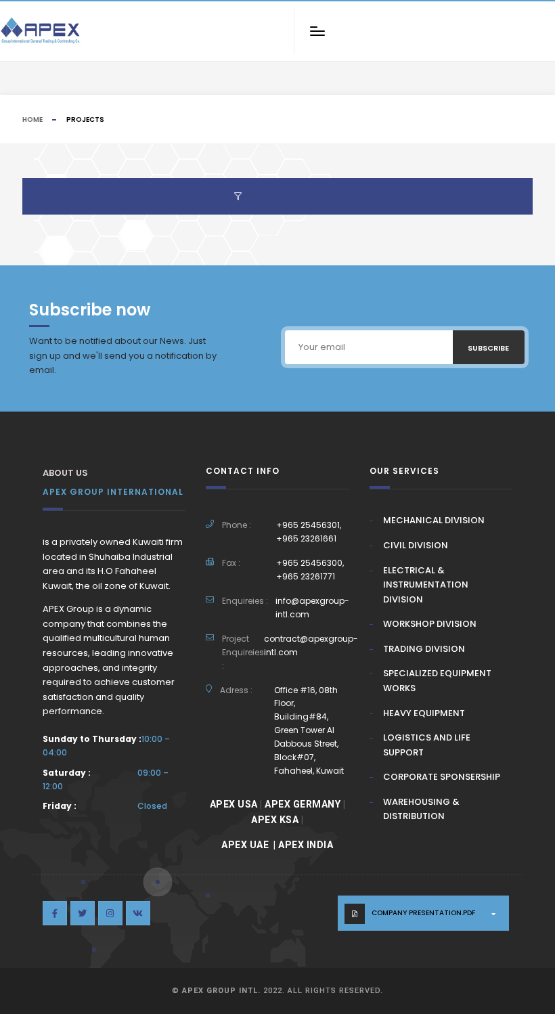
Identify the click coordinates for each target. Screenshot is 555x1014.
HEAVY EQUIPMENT (424, 713)
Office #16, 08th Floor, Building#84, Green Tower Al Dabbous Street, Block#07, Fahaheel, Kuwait (309, 730)
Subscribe (488, 348)
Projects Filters (284, 196)
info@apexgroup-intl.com (312, 607)
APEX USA (234, 804)
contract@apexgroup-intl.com (311, 645)
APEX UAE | (249, 844)
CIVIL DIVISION (415, 545)
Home (32, 119)
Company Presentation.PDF (423, 913)
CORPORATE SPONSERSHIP (441, 776)
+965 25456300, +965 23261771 (310, 569)
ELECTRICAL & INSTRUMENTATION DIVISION (425, 585)
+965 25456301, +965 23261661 (308, 531)
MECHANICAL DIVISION (434, 520)
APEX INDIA (305, 844)
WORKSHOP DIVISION (429, 623)
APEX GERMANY (302, 804)
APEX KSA (274, 819)
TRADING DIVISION (424, 648)
